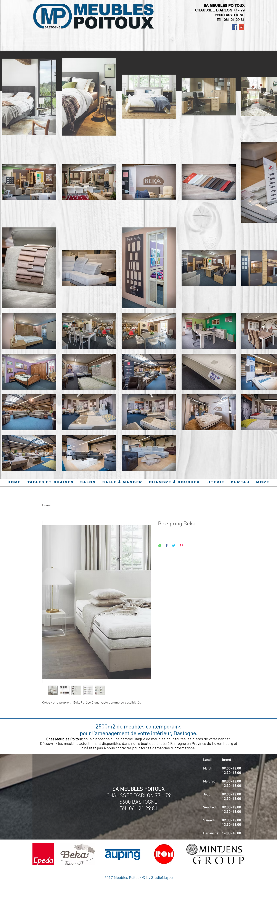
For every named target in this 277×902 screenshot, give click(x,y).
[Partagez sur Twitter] (173, 546)
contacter (124, 748)
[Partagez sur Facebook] (166, 546)
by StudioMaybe (159, 878)
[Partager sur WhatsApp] (159, 546)
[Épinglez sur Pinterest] (181, 546)
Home (46, 505)
